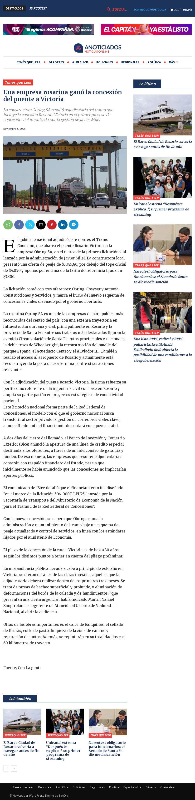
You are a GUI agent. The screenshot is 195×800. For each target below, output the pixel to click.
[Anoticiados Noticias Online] (97, 48)
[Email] (41, 224)
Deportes (44, 787)
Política (114, 787)
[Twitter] (30, 224)
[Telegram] (73, 224)
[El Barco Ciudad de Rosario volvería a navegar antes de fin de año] (22, 722)
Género (151, 787)
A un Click (61, 787)
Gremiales (167, 787)
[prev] (82, 8)
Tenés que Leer (18, 82)
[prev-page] (6, 768)
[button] (116, 9)
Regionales (97, 787)
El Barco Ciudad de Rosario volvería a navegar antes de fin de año (21, 748)
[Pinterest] (52, 224)
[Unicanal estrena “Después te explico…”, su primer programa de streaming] (65, 722)
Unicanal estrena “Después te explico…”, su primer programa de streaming (63, 750)
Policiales (79, 787)
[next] (90, 8)
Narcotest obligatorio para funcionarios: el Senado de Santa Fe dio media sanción (107, 748)
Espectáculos (132, 787)
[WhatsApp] (8, 224)
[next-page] (14, 768)
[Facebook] (19, 224)
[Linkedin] (63, 224)
